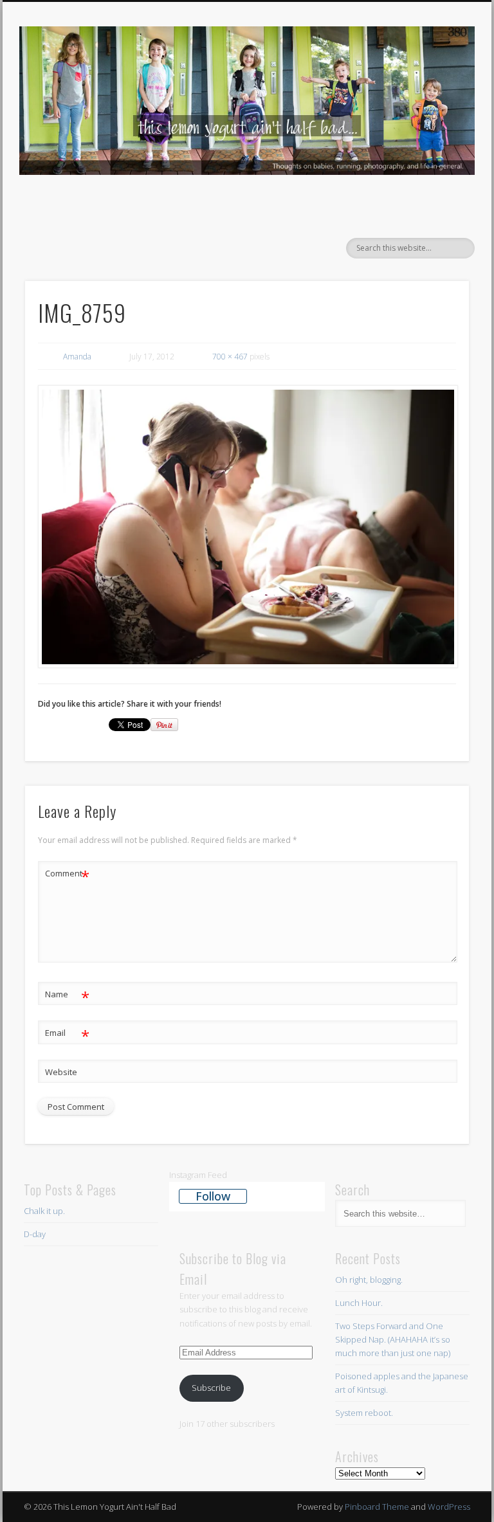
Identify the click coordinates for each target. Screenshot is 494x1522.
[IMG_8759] (247, 526)
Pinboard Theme (377, 1506)
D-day (35, 1234)
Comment (67, 875)
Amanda (77, 356)
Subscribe (211, 1387)
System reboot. (365, 1412)
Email (67, 1034)
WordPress (449, 1506)
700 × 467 (230, 356)
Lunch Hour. (359, 1303)
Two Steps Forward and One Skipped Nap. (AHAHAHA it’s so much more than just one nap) (392, 1339)
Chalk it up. (44, 1211)
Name (67, 996)
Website (61, 1072)
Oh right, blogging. (369, 1279)
